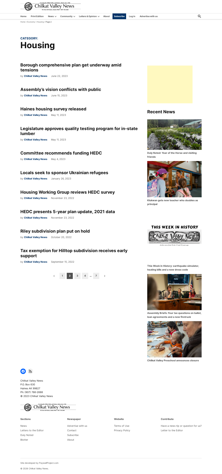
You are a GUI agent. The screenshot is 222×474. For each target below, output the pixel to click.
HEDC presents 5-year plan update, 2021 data (67, 211)
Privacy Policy (122, 430)
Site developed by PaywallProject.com (39, 463)
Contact (71, 430)
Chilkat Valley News (35, 75)
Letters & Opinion (88, 16)
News (51, 16)
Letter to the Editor (172, 430)
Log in (132, 16)
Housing (40, 22)
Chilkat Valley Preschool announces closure (173, 360)
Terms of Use (121, 425)
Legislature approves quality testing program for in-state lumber (79, 131)
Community (66, 16)
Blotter (24, 439)
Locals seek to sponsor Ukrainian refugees (64, 172)
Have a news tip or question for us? (181, 425)
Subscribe (119, 16)
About (106, 16)
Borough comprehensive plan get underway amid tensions (70, 67)
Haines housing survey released (53, 108)
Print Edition (37, 16)
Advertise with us (149, 16)
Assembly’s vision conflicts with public (60, 89)
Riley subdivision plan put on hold (55, 231)
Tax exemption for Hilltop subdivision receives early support (73, 253)
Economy (31, 22)
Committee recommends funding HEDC (61, 153)
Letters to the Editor (32, 430)
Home (23, 16)
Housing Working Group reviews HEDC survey (67, 192)
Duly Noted (26, 435)
